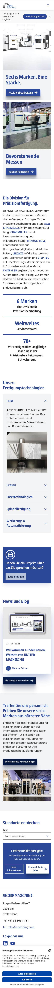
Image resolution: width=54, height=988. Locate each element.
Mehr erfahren (20, 668)
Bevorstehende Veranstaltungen (20, 761)
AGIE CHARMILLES (18, 410)
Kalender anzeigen (19, 171)
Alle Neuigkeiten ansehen (17, 680)
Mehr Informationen (14, 869)
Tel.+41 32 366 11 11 (15, 920)
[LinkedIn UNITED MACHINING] (5, 943)
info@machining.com (21, 927)
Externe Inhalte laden (35, 869)
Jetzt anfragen (16, 576)
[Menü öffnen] (48, 5)
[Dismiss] (50, 16)
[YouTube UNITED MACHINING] (12, 943)
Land (5, 830)
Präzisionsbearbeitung (21, 92)
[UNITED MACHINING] (9, 5)
